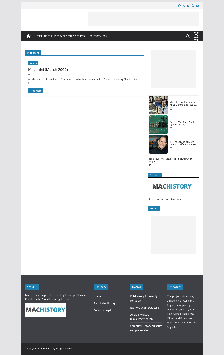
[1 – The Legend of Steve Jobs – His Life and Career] (158, 144)
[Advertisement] (143, 19)
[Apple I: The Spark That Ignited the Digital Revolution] (158, 124)
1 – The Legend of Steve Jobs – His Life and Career (183, 143)
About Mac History (105, 303)
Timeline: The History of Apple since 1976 (61, 36)
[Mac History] (28, 36)
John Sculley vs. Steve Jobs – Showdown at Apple (170, 160)
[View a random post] (196, 33)
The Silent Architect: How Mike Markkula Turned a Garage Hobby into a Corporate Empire (183, 103)
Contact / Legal (99, 36)
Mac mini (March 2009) (48, 69)
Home (97, 296)
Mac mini (33, 63)
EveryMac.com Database (144, 307)
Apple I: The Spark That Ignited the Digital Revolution (182, 123)
